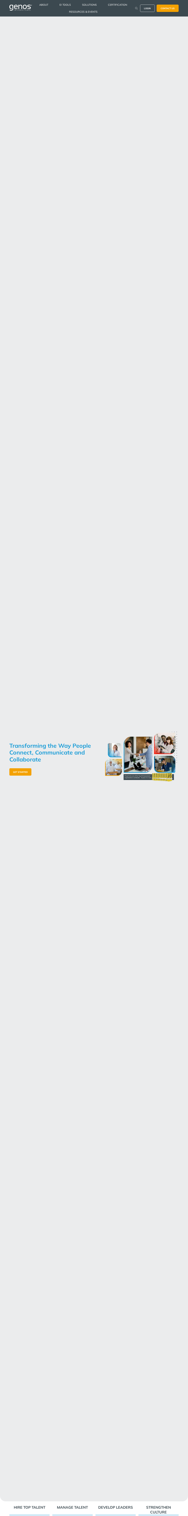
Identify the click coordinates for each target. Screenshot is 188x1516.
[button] (44, 4)
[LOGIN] (136, 8)
